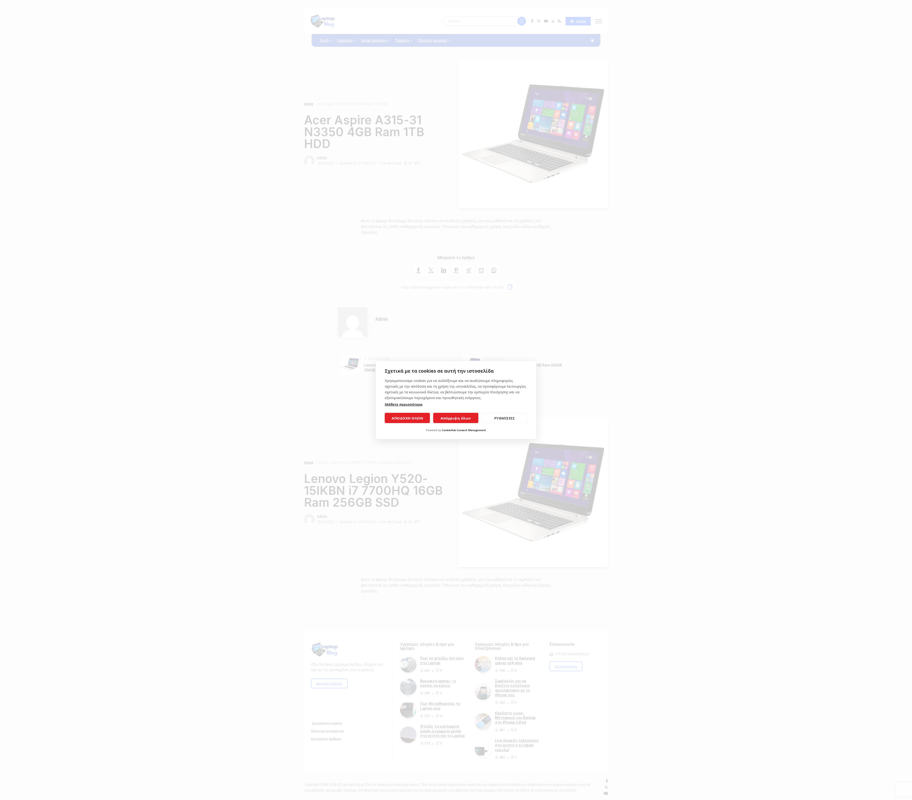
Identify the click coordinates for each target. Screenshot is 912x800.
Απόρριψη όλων (456, 418)
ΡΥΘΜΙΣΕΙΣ (504, 418)
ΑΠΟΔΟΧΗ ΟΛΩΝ (407, 418)
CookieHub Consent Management (464, 430)
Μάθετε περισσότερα (404, 404)
